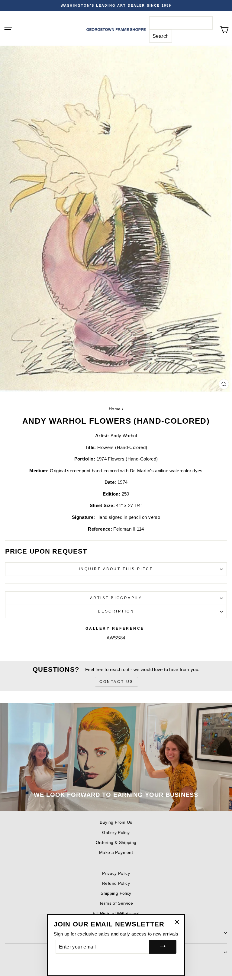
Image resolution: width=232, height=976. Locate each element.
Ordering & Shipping (116, 842)
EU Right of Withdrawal (116, 913)
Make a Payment (116, 852)
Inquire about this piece (116, 569)
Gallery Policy (116, 832)
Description (116, 611)
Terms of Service (116, 903)
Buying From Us (116, 822)
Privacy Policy (116, 873)
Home (115, 409)
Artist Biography (116, 598)
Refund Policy (116, 883)
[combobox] (181, 23)
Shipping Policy (116, 893)
